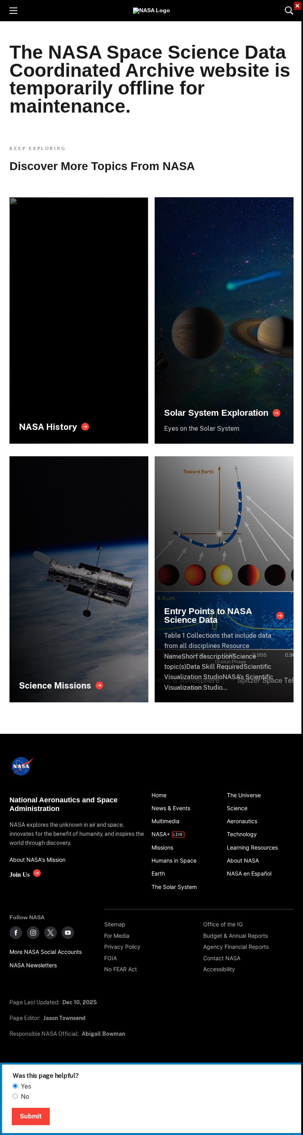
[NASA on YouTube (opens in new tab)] (68, 932)
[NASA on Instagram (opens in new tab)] (33, 932)
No (25, 1096)
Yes (26, 1086)
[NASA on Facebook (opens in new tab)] (15, 932)
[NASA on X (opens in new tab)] (50, 932)
